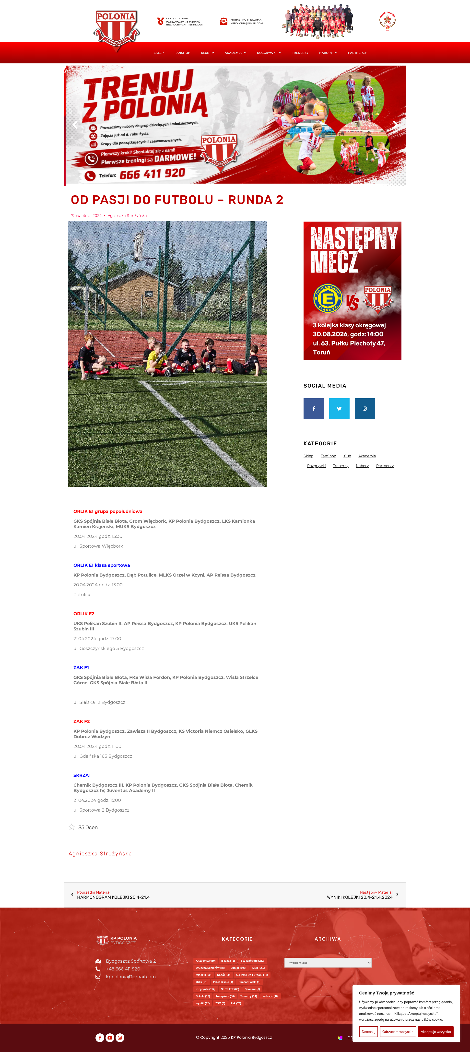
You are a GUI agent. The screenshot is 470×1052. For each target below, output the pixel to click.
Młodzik (204, 974)
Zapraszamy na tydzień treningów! (184, 23)
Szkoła (203, 996)
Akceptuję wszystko (436, 1032)
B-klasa (228, 960)
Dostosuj (368, 1032)
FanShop (182, 53)
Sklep (159, 53)
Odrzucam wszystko (397, 1032)
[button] (207, 53)
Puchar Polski (249, 982)
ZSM (220, 1003)
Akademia (233, 53)
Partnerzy (357, 53)
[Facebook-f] (314, 408)
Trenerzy (300, 53)
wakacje (271, 996)
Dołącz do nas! (177, 18)
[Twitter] (339, 408)
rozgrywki (205, 989)
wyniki (203, 1003)
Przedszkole (223, 982)
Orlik (202, 982)
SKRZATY (230, 989)
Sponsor (252, 989)
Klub (258, 967)
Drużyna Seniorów (210, 967)
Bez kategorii (253, 960)
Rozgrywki (267, 53)
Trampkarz (225, 996)
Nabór (224, 974)
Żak (236, 1003)
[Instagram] (365, 408)
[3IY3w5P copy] (124, 32)
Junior (238, 967)
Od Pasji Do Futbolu (252, 974)
